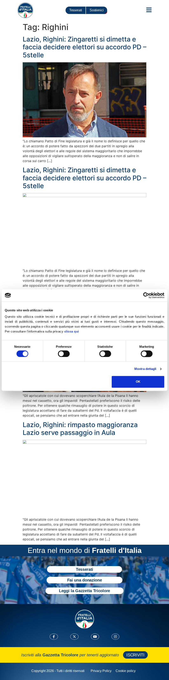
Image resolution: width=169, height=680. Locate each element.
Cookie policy (126, 671)
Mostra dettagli (145, 369)
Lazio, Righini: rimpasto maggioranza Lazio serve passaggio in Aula (80, 429)
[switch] (64, 353)
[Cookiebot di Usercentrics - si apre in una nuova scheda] (146, 295)
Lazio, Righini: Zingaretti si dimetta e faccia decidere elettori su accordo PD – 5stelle (84, 47)
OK (138, 381)
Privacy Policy (101, 671)
